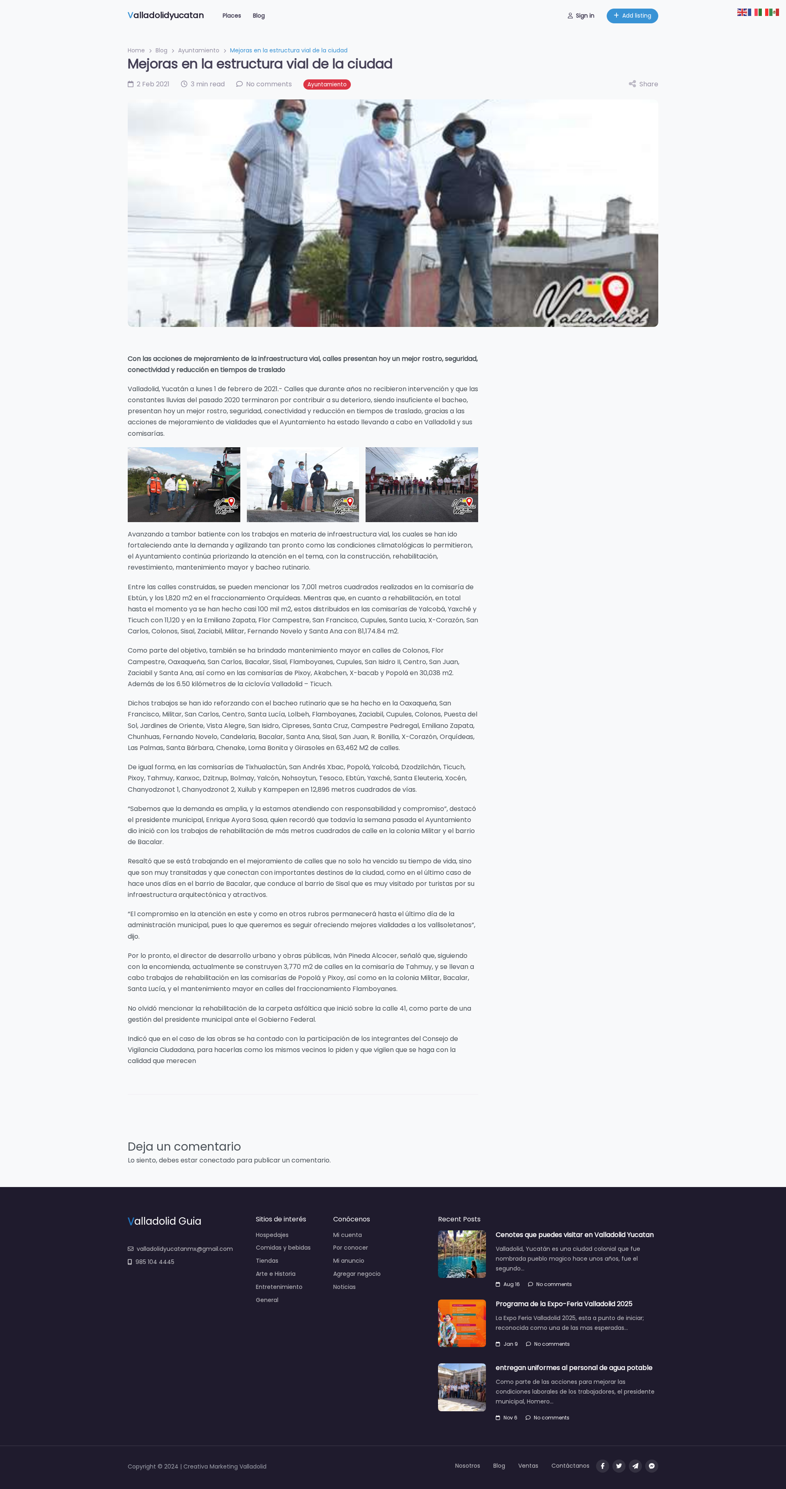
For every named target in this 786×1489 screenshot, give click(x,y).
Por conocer (350, 1247)
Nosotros (467, 1466)
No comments (554, 1284)
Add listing (636, 15)
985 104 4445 (155, 1262)
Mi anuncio (348, 1261)
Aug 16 (512, 1284)
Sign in (585, 15)
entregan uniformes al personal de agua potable (574, 1367)
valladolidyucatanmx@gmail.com (185, 1249)
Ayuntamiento (198, 50)
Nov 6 (510, 1417)
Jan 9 (511, 1343)
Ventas (528, 1466)
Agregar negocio (357, 1274)
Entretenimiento (279, 1287)
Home (136, 50)
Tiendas (267, 1261)
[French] (753, 11)
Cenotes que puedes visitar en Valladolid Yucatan (575, 1234)
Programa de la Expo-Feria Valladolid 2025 (564, 1304)
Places (232, 15)
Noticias (344, 1287)
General (267, 1300)
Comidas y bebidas (283, 1247)
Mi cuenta (347, 1235)
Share (648, 84)
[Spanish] (774, 11)
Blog (259, 15)
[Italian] (764, 11)
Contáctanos (570, 1466)
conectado (217, 1160)
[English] (742, 11)
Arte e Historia (276, 1274)
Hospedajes (272, 1235)
